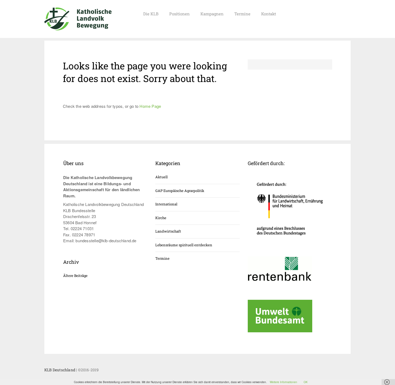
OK (306, 382)
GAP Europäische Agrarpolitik (179, 190)
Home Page (150, 106)
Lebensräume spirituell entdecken (183, 245)
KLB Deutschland (59, 369)
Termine (242, 13)
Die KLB (151, 13)
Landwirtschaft (168, 231)
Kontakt (268, 13)
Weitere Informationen (283, 382)
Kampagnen (212, 13)
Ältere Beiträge (75, 275)
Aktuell (161, 176)
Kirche (160, 217)
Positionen (179, 13)
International (166, 204)
